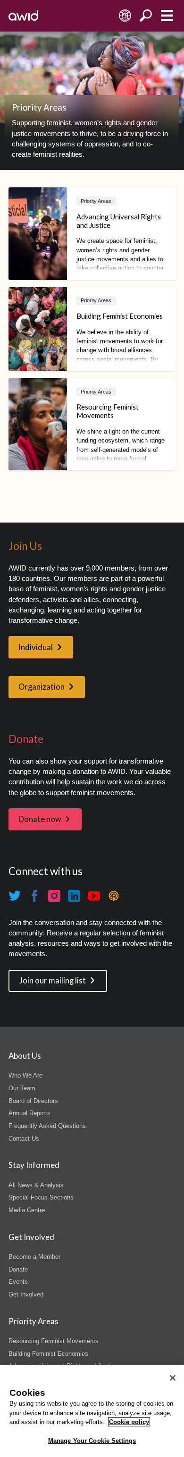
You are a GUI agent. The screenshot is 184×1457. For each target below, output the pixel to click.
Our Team (21, 1088)
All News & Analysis (36, 1185)
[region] (92, 1411)
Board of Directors (33, 1100)
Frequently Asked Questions (47, 1125)
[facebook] (34, 895)
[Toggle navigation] (167, 15)
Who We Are (25, 1075)
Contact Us (23, 1138)
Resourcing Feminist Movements (53, 1340)
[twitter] (14, 895)
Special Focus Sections (41, 1197)
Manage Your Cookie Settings (92, 1440)
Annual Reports (29, 1113)
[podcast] (114, 895)
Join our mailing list (52, 980)
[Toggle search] (146, 15)
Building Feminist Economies (48, 1353)
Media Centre (26, 1210)
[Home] (23, 15)
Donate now (39, 819)
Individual (35, 647)
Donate (18, 1269)
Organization (41, 687)
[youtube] (94, 895)
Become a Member (34, 1256)
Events (18, 1281)
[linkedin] (74, 895)
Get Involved (25, 1294)
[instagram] (54, 895)
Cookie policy (129, 1421)
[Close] (172, 1378)
